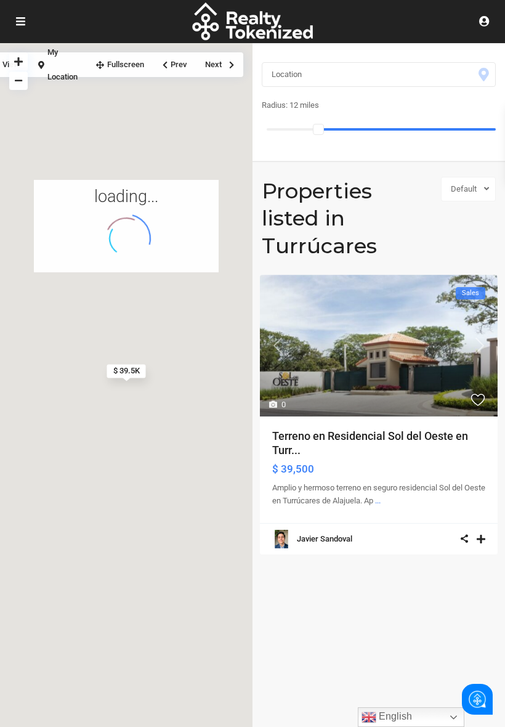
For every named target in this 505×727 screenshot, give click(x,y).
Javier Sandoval (324, 538)
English (394, 716)
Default (464, 188)
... (378, 500)
